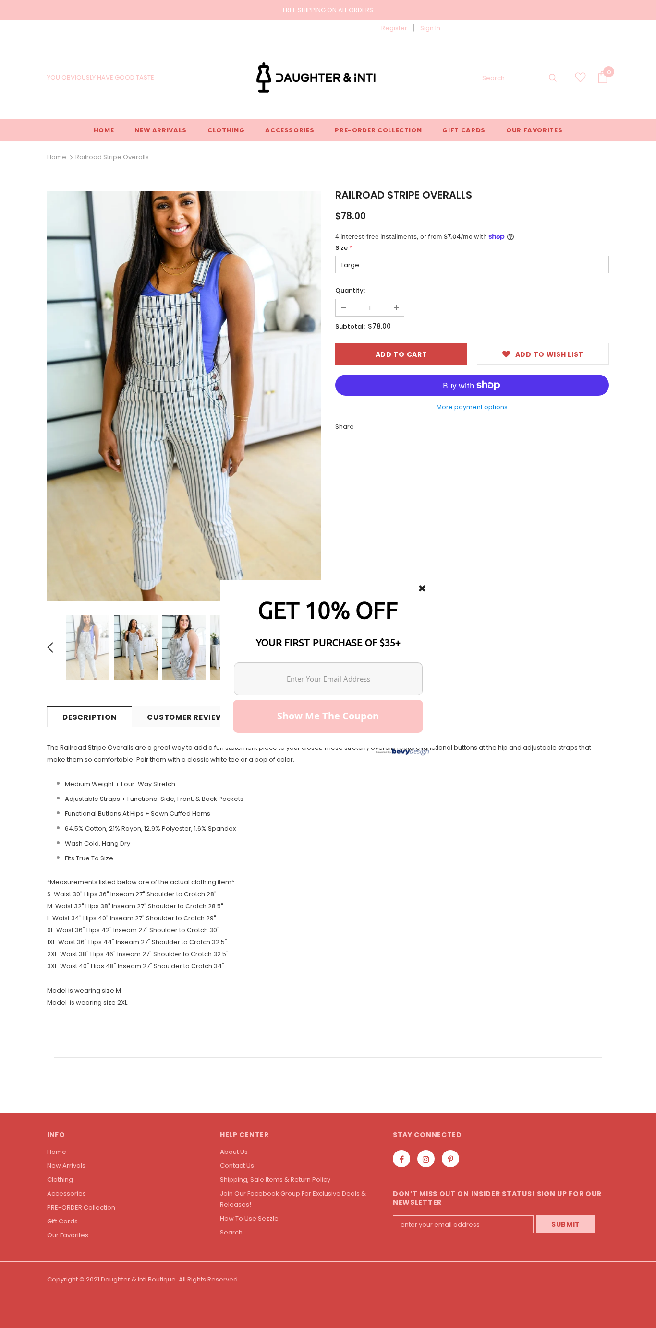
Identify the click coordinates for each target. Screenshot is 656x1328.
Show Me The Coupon (328, 715)
